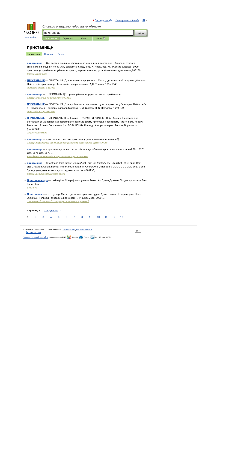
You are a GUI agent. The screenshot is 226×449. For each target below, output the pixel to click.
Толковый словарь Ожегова (41, 111)
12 (113, 217)
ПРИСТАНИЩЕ (36, 80)
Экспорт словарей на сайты (35, 237)
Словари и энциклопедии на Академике (71, 26)
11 (106, 217)
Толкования (51, 38)
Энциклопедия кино (37, 133)
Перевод (49, 54)
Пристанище (35, 194)
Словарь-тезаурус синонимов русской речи (49, 98)
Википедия (32, 188)
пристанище (34, 63)
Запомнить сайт (104, 20)
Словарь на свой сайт (127, 20)
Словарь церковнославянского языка (46, 174)
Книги (84, 38)
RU (143, 20)
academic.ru (31, 37)
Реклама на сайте (84, 229)
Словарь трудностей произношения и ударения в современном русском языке (67, 143)
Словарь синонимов (37, 74)
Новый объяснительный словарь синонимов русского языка (57, 156)
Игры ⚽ (100, 38)
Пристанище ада (37, 180)
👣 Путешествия (33, 232)
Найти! (140, 33)
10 (98, 217)
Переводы (68, 38)
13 (121, 217)
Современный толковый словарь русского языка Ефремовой (58, 201)
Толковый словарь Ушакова (41, 88)
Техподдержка (69, 229)
